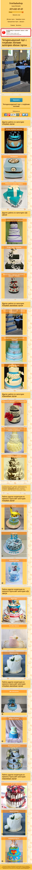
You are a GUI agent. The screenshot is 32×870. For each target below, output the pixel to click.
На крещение (14, 156)
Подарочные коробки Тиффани (14, 183)
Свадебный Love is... (14, 838)
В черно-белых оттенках (14, 247)
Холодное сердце (14, 560)
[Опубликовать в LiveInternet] (11, 114)
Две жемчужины (14, 691)
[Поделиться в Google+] (8, 114)
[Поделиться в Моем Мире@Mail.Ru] (17, 114)
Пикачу (14, 506)
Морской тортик (14, 718)
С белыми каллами (14, 365)
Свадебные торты (20, 19)
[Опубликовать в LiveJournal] (14, 114)
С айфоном (14, 533)
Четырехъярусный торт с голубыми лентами (14, 311)
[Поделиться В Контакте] (26, 114)
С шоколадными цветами (14, 456)
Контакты (18, 25)
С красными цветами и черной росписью (14, 401)
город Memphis (16, 6)
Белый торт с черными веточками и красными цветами (14, 275)
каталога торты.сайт (8, 487)
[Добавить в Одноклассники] (20, 114)
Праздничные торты (13, 21)
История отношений (14, 745)
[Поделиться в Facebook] (5, 114)
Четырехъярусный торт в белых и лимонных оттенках (14, 429)
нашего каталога (26, 867)
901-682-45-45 (16, 9)
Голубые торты (8, 124)
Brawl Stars (14, 598)
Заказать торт (16, 15)
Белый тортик (14, 653)
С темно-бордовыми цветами (14, 220)
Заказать (16, 100)
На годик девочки (14, 626)
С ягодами (14, 784)
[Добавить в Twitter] (23, 114)
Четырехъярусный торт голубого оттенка (14, 338)
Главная (12, 25)
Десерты (22, 21)
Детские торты (11, 19)
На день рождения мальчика (14, 129)
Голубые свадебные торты (12, 305)
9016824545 (11, 488)
